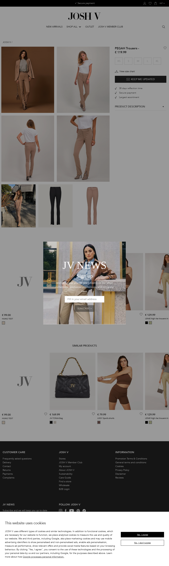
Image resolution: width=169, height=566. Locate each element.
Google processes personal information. (43, 556)
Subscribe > (84, 308)
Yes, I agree (142, 534)
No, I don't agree (142, 542)
